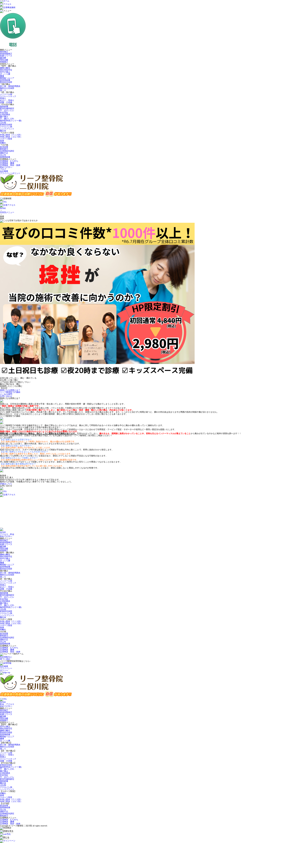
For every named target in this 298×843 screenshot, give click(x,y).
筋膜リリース (6, 56)
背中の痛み (5, 72)
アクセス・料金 (7, 534)
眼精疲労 (4, 149)
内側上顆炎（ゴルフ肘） (11, 137)
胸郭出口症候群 (7, 88)
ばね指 (3, 122)
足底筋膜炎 (5, 114)
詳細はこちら (6, 484)
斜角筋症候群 (6, 125)
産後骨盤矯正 (6, 54)
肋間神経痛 (5, 157)
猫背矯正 (4, 52)
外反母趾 (4, 112)
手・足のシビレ (7, 110)
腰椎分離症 (5, 68)
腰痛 (2, 76)
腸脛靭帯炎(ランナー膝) (10, 120)
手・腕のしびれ (7, 118)
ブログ (3, 169)
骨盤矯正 (4, 62)
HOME (3, 208)
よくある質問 (6, 394)
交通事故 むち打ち (9, 161)
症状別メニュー (7, 212)
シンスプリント (7, 129)
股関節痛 (4, 106)
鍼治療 (3, 58)
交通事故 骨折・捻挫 (10, 165)
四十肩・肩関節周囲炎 (10, 86)
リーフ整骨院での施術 (10, 392)
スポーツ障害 (6, 139)
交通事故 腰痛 (7, 163)
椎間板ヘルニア (7, 78)
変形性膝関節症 (7, 108)
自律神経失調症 (7, 151)
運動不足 (4, 153)
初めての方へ (6, 167)
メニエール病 (6, 94)
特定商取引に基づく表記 (6, 658)
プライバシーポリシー (10, 173)
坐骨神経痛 (5, 80)
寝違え (3, 98)
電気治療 (4, 60)
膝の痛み (4, 116)
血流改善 (4, 147)
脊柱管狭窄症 (6, 70)
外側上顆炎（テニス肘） (11, 135)
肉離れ (3, 143)
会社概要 (4, 171)
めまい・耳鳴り (7, 100)
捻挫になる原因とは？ (10, 390)
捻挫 (2, 141)
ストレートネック (8, 96)
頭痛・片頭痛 (6, 102)
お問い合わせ (6, 396)
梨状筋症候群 (6, 82)
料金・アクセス (7, 704)
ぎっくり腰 (5, 74)
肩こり (3, 90)
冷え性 (3, 155)
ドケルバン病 (6, 127)
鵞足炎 (3, 131)
